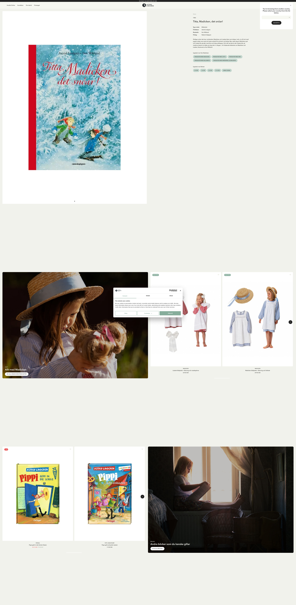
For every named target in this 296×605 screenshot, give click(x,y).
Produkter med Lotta (219, 56)
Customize (147, 313)
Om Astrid (29, 5)
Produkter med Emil (235, 56)
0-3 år (196, 70)
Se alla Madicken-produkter (17, 374)
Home (194, 14)
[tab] (74, 201)
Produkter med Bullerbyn (202, 60)
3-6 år (203, 70)
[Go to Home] (148, 5)
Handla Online (11, 5)
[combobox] (276, 17)
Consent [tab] (125, 296)
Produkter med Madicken (202, 56)
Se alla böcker (157, 548)
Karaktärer (20, 5)
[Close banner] (180, 290)
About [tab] (171, 295)
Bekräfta (276, 23)
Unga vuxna (226, 70)
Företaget (37, 5)
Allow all (170, 313)
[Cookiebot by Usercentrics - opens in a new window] (170, 290)
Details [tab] (148, 295)
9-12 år (218, 70)
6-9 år (210, 70)
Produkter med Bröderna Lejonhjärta (224, 60)
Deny (125, 313)
